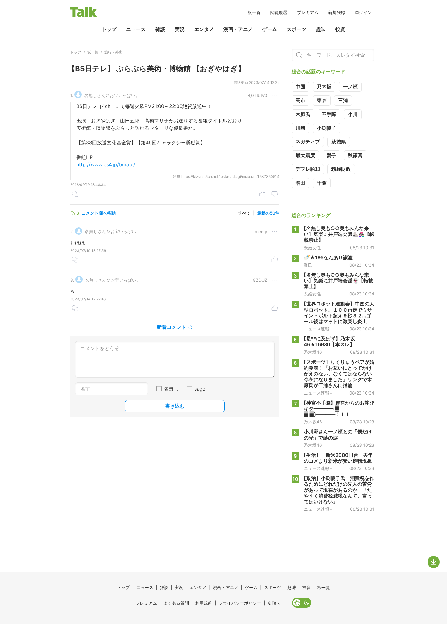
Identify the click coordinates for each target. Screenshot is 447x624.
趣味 (321, 29)
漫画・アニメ (238, 29)
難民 (308, 265)
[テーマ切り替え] (301, 603)
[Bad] (274, 194)
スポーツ (296, 29)
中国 (300, 87)
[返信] (75, 194)
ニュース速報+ (318, 329)
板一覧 (254, 12)
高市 (300, 100)
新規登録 (336, 12)
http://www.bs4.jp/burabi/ (105, 164)
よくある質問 (176, 602)
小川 (353, 114)
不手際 (329, 114)
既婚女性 (312, 248)
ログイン (363, 12)
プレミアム (307, 12)
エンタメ (204, 29)
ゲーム (269, 29)
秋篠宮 (355, 155)
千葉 (322, 183)
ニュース (136, 29)
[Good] (262, 194)
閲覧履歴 (278, 12)
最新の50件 (268, 212)
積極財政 (341, 169)
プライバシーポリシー (240, 602)
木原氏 (303, 114)
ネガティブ (308, 142)
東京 (322, 100)
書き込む (175, 406)
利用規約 (203, 602)
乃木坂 (324, 87)
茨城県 (338, 142)
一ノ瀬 (350, 87)
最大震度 (305, 155)
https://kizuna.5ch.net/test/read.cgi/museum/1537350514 (230, 176)
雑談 (160, 29)
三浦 (343, 100)
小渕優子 (326, 128)
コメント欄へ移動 (98, 212)
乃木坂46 (313, 352)
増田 (300, 183)
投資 (340, 29)
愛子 (331, 155)
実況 (180, 29)
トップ (109, 29)
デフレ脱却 (308, 169)
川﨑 (300, 128)
